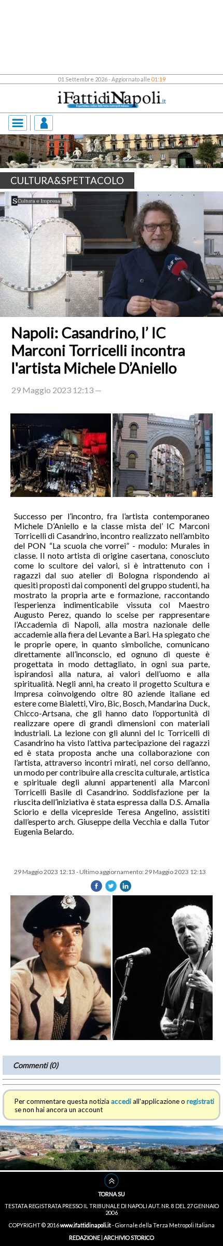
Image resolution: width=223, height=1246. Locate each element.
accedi (121, 1101)
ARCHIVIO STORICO (129, 1237)
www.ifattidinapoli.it (85, 1225)
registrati (200, 1101)
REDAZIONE (84, 1237)
